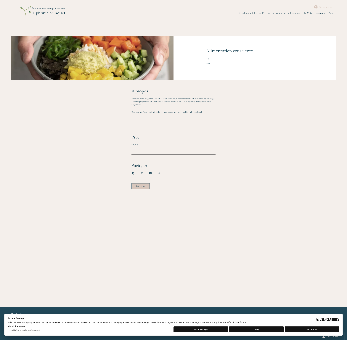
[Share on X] (141, 173)
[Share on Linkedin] (150, 173)
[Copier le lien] (159, 173)
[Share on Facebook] (133, 173)
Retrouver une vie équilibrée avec (48, 8)
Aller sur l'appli (195, 112)
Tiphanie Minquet (48, 13)
